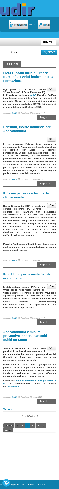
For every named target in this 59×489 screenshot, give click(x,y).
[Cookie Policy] (6, 483)
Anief (33, 95)
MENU (50, 42)
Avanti (8, 430)
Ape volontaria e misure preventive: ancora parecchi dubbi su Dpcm (25, 335)
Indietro (8, 425)
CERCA (51, 52)
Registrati (20, 25)
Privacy (41, 484)
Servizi (14, 113)
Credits (32, 484)
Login (45, 25)
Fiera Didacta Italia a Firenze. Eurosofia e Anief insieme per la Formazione (28, 76)
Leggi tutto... (46, 117)
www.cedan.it (14, 386)
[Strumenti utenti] (51, 89)
